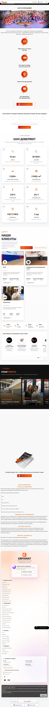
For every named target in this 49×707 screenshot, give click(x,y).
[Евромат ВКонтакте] (4, 677)
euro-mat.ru (7, 674)
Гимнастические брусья (6, 616)
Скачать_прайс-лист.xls (25, 475)
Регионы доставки (5, 638)
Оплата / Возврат (5, 636)
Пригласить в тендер (24, 127)
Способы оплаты (5, 651)
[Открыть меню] (46, 2)
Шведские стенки (5, 614)
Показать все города (8, 667)
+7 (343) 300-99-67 (29, 665)
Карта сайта (4, 653)
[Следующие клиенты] (45, 357)
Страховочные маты (6, 593)
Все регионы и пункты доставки (12, 670)
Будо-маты (4, 586)
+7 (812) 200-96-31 (28, 662)
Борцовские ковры (6, 584)
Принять (43, 695)
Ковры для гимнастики (6, 610)
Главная (2, 3)
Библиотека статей (6, 641)
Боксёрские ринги (5, 605)
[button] (21, 26)
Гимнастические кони (6, 621)
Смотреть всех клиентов (26, 247)
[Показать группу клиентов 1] (38, 357)
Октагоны (4, 607)
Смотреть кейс (7, 282)
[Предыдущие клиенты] (35, 357)
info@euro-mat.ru (8, 672)
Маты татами (4, 587)
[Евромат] (4, 2)
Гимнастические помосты (7, 608)
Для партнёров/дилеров (7, 648)
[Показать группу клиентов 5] (42, 357)
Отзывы (3, 649)
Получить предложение (25, 104)
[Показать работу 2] (22, 377)
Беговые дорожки (5, 625)
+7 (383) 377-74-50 (7, 665)
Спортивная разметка (6, 627)
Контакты (4, 643)
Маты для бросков (5, 597)
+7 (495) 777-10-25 (7, 662)
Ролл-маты (4, 582)
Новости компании (5, 640)
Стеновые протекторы (6, 589)
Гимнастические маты (6, 591)
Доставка (4, 634)
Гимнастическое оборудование (8, 612)
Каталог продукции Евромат (40, 247)
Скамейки (4, 623)
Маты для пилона (5, 599)
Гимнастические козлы (6, 620)
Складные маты (5, 595)
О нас (3, 632)
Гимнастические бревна (6, 618)
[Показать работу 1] (21, 377)
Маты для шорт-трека (6, 600)
